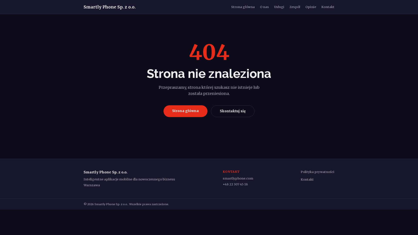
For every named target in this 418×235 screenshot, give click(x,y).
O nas (264, 7)
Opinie (310, 7)
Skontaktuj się (233, 111)
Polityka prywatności (317, 172)
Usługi (279, 7)
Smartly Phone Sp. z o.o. (110, 7)
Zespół (295, 7)
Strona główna (243, 7)
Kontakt (327, 7)
